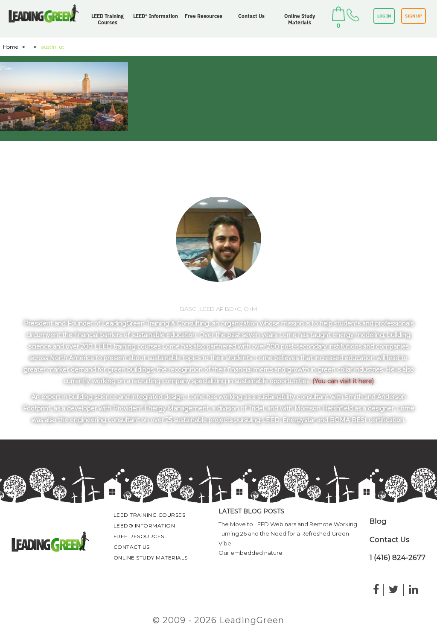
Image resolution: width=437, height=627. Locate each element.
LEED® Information (155, 16)
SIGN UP (413, 16)
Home (10, 47)
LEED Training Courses (107, 19)
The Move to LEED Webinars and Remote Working (287, 524)
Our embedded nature (250, 552)
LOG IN (384, 16)
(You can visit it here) (343, 381)
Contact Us (251, 16)
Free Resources (203, 16)
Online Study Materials (299, 19)
